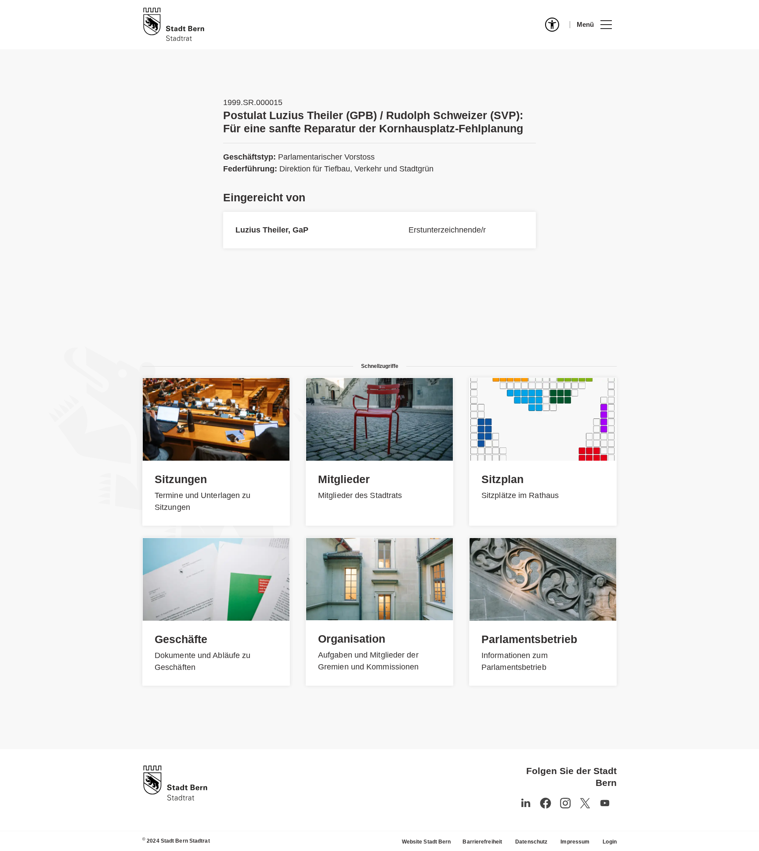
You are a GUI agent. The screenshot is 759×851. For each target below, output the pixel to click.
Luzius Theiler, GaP (271, 229)
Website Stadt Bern (426, 842)
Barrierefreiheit (482, 842)
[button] (594, 25)
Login (610, 842)
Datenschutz (531, 842)
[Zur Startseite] (173, 24)
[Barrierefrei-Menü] (552, 25)
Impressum (574, 842)
